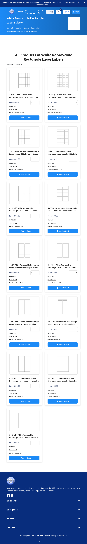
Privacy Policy (40, 541)
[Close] (84, 2)
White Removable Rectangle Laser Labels (22, 32)
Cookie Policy (52, 541)
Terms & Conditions (24, 541)
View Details (13, 110)
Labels (26, 28)
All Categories (30, 11)
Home (20, 11)
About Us (40, 11)
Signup (66, 11)
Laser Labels (35, 28)
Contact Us (65, 541)
